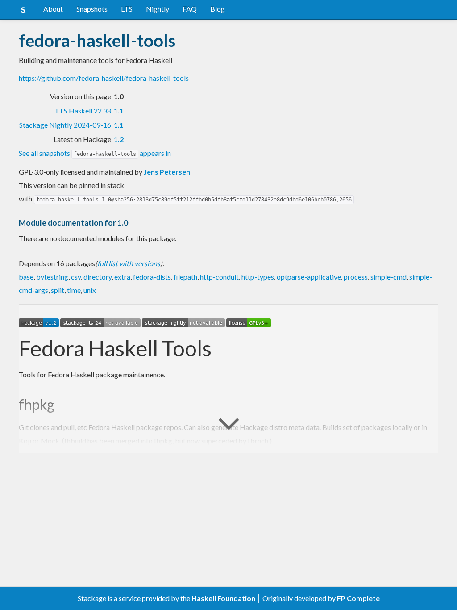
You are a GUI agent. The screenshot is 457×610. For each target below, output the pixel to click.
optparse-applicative (309, 276)
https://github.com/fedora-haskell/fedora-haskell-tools (104, 78)
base (26, 276)
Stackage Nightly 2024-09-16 (65, 125)
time (74, 290)
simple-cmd (388, 276)
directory (97, 276)
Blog (217, 8)
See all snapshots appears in (95, 153)
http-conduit (219, 276)
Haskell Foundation (223, 598)
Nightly (157, 8)
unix (89, 290)
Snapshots (92, 8)
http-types (257, 276)
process (356, 276)
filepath (185, 276)
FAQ (190, 8)
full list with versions (128, 263)
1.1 (119, 110)
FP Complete (358, 598)
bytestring (52, 276)
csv (76, 276)
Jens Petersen (167, 171)
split (57, 290)
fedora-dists (152, 276)
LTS (127, 8)
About (53, 8)
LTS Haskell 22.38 (83, 110)
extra (122, 276)
